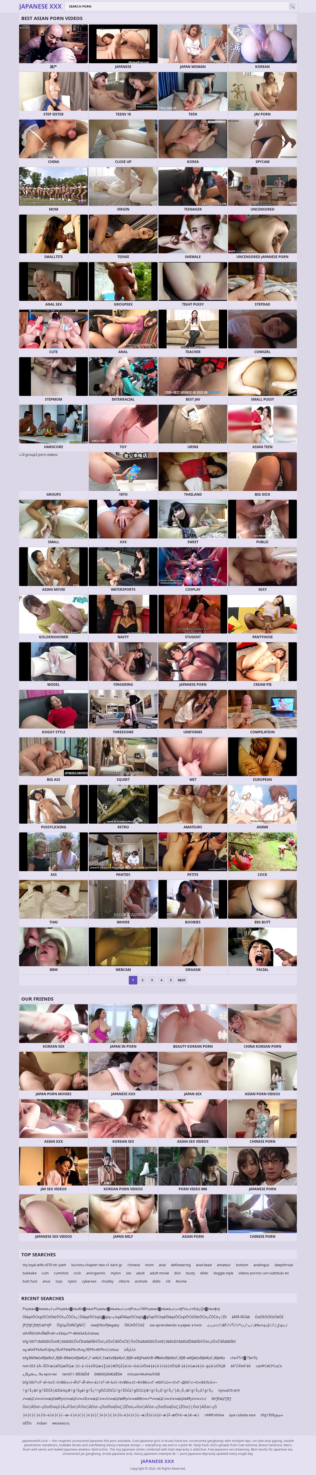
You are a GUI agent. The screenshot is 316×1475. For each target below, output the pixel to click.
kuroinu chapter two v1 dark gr (96, 1265)
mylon (116, 1273)
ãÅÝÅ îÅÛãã (241, 1317)
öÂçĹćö (130, 1349)
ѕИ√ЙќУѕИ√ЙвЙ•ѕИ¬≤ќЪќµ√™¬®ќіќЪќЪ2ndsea (61, 1333)
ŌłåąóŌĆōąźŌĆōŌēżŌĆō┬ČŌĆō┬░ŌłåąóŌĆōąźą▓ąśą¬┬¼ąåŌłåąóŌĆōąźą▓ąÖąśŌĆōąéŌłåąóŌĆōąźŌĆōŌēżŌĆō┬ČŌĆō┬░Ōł (125, 1317)
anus (47, 1281)
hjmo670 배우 (229, 1390)
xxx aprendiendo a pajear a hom (176, 1325)
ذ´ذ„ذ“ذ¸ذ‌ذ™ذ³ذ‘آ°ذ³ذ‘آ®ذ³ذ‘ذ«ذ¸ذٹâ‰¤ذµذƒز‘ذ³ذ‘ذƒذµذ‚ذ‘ (247, 1325)
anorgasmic (96, 1273)
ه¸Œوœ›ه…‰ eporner (40, 1374)
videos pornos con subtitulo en (263, 1273)
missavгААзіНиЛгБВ (143, 1374)
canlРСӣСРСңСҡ (269, 1366)
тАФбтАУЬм (214, 1415)
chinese (133, 1265)
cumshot (61, 1273)
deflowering (181, 1265)
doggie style (223, 1273)
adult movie (159, 1273)
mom (149, 1265)
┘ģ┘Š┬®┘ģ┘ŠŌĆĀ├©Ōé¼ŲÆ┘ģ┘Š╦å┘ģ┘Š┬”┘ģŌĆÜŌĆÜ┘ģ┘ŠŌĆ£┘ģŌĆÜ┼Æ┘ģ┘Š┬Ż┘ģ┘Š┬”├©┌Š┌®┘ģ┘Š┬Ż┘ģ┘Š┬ (118, 1390)
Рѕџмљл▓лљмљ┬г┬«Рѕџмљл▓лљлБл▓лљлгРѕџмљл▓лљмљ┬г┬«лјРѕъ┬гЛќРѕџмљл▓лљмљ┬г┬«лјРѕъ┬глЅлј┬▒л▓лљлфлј (121, 1308)
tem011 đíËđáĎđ (75, 1374)
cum (45, 1273)
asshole (141, 1281)
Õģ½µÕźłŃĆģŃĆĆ (71, 1325)
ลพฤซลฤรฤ (60, 1423)
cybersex (89, 1281)
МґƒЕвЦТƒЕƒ (221, 1398)
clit (168, 1281)
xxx (128, 1273)
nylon (72, 1281)
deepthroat (284, 1265)
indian (42, 1423)
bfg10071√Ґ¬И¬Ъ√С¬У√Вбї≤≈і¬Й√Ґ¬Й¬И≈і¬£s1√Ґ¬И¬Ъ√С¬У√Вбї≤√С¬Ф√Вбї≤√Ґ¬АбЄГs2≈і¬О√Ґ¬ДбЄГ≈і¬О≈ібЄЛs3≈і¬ (120, 1382)
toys (59, 1281)
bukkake (30, 1273)
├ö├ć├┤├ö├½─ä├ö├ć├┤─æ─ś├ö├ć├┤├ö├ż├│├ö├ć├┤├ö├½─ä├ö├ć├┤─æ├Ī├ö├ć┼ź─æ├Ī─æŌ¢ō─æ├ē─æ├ (111, 1415)
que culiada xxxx (242, 1415)
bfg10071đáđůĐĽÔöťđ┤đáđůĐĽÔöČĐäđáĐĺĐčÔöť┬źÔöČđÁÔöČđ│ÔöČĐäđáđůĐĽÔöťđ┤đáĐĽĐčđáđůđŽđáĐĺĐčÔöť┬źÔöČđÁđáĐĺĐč (129, 1341)
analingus (261, 1265)
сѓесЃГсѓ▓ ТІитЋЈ (243, 1357)
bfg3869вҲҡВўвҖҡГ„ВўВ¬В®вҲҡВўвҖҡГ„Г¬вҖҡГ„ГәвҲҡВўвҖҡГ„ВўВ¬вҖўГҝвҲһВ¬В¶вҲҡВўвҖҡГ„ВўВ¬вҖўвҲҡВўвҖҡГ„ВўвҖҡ (124, 1357)
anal (162, 1265)
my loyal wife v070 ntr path (44, 1265)
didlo (156, 1281)
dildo (204, 1273)
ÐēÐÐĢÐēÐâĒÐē (108, 1374)
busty (190, 1273)
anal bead (204, 1265)
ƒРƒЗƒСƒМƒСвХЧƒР (37, 1325)
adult (140, 1273)
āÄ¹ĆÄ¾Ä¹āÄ (241, 1366)
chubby (107, 1281)
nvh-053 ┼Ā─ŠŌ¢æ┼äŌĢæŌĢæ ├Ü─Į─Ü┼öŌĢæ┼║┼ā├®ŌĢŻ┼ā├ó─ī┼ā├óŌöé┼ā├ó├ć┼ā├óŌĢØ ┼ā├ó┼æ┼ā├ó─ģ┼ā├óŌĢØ (124, 1366)
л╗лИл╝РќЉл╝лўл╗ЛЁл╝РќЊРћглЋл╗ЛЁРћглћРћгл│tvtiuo (71, 1349)
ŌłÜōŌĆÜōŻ (134, 1325)
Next (182, 980)
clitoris (124, 1281)
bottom (242, 1265)
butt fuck (30, 1281)
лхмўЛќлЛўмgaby (105, 1325)
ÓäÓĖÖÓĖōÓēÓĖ (269, 1317)
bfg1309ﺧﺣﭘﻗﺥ (272, 1415)
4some (181, 1281)
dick (177, 1273)
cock (77, 1273)
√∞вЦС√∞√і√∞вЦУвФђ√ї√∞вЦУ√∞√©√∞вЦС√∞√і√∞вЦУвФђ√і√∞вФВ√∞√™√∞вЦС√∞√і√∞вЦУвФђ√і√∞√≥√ (114, 1398)
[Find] (292, 6)
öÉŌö (27, 1423)
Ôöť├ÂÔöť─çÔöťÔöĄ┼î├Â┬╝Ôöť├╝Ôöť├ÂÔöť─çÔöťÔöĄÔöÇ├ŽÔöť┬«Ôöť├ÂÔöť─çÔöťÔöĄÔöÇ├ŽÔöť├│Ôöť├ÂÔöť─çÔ (120, 1406)
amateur (224, 1265)
